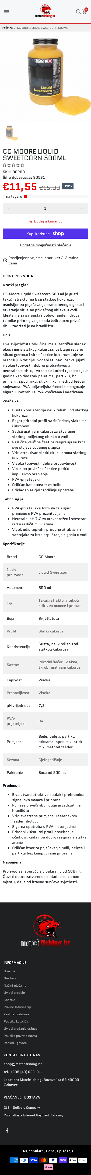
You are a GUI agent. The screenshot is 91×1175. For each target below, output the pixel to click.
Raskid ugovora (15, 1043)
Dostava (10, 978)
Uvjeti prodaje (14, 993)
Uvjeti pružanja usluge (21, 1028)
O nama (9, 971)
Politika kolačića (16, 1021)
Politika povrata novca (20, 1036)
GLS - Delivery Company (22, 1107)
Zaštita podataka (16, 1014)
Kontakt (10, 1000)
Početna (7, 28)
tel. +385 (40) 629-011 (23, 1071)
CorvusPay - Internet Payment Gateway (33, 1115)
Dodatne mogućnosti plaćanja (45, 245)
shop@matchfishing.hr (23, 1064)
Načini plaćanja (15, 985)
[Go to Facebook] (7, 1131)
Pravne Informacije (18, 1007)
